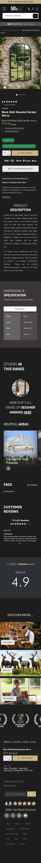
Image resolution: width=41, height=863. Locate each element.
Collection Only (8, 140)
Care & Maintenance (12, 131)
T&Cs (24, 839)
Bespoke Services (12, 834)
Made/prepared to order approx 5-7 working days (19, 146)
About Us (11, 2)
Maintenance (10, 829)
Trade (31, 2)
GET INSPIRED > (8, 699)
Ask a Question (32, 485)
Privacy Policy (10, 844)
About (8, 824)
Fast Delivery (19, 2)
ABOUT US (7, 637)
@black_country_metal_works (20, 742)
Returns (28, 824)
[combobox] (20, 16)
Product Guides (25, 829)
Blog (16, 839)
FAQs (24, 834)
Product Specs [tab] (20, 309)
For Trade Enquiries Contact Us (22, 169)
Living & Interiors (6, 30)
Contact (22, 844)
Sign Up (31, 794)
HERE (27, 412)
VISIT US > (6, 670)
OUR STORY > (8, 642)
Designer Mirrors (17, 30)
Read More (6, 197)
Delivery (17, 824)
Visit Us (26, 2)
